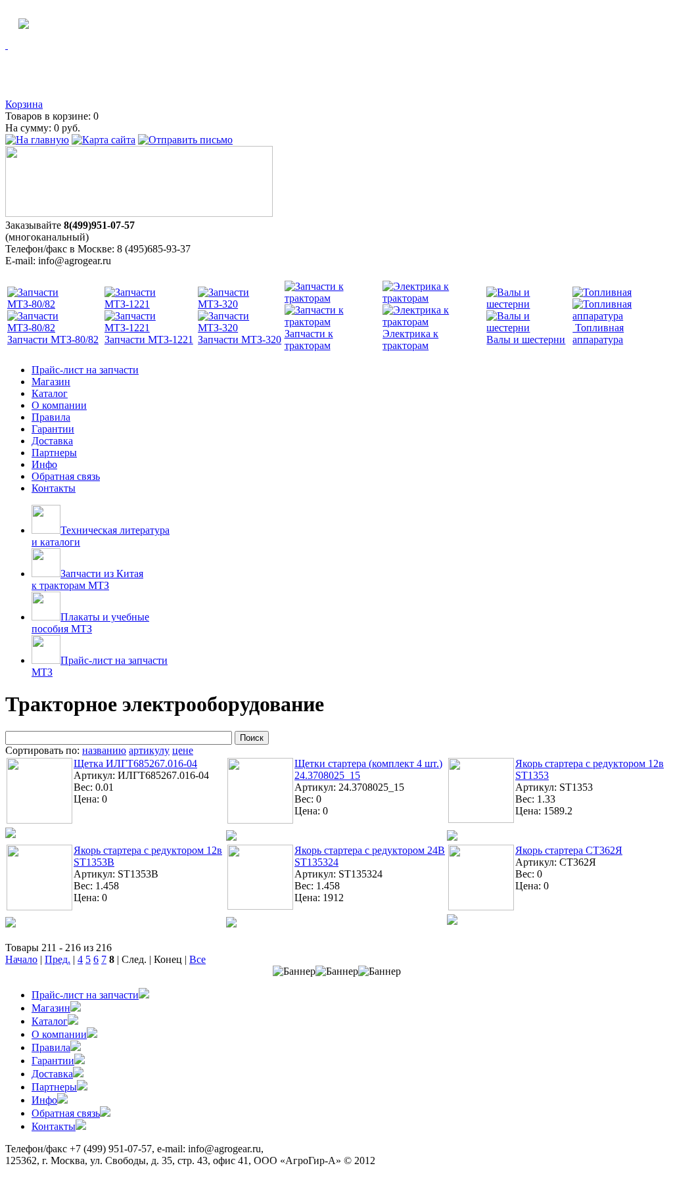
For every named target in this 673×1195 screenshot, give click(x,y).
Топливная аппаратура (598, 333)
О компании (59, 405)
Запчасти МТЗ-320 (239, 339)
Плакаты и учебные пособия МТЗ (90, 622)
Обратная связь (66, 476)
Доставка (52, 440)
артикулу (149, 750)
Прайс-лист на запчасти (85, 369)
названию (104, 750)
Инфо (44, 464)
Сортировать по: (42, 750)
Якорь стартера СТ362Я (568, 850)
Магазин (51, 381)
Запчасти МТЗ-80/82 (53, 339)
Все (197, 959)
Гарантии (53, 428)
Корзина (24, 104)
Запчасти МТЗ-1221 (148, 339)
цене (182, 750)
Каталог (50, 393)
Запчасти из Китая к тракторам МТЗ (87, 579)
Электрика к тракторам (410, 339)
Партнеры (54, 452)
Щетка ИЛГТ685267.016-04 (135, 763)
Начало (21, 959)
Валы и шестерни (525, 339)
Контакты (54, 488)
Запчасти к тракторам (309, 339)
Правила (51, 417)
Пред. (57, 959)
